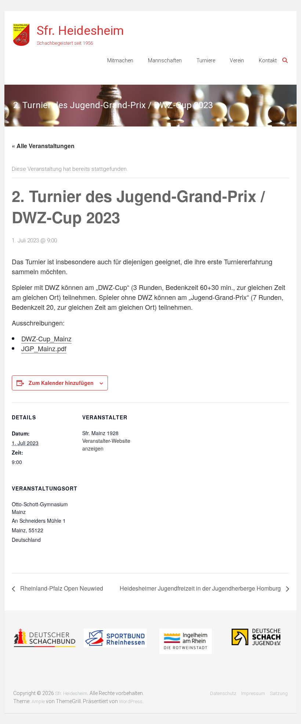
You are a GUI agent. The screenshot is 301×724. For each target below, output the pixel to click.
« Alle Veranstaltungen (43, 146)
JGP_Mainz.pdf (43, 348)
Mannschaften (165, 60)
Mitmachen (120, 60)
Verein (237, 60)
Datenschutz (223, 693)
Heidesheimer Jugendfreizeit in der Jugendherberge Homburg (201, 588)
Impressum (253, 693)
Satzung (279, 693)
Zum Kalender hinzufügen (61, 382)
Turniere (205, 60)
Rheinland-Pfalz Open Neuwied (61, 588)
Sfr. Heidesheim (80, 30)
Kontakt (268, 60)
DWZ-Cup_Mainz (46, 338)
